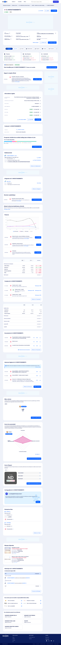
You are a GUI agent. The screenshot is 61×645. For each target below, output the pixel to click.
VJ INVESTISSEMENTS (11, 577)
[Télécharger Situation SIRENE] (40, 112)
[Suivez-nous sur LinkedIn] (47, 641)
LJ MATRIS (9, 516)
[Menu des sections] (4, 49)
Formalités (19, 1)
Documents (52, 48)
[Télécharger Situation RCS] (40, 109)
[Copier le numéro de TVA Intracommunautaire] (11, 39)
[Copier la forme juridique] (30, 39)
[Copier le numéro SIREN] (10, 33)
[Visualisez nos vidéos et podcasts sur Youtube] (51, 641)
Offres (25, 1)
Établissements (29, 48)
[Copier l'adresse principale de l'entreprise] (55, 33)
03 (14, 553)
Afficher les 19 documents (36, 299)
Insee (38, 39)
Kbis (16, 48)
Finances (44, 48)
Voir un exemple (17, 81)
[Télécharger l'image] (10, 548)
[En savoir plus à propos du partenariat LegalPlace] (21, 600)
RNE (39, 39)
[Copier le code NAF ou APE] (29, 36)
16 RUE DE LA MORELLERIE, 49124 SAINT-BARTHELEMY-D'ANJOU (47, 33)
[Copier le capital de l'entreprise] (40, 103)
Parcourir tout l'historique (36, 591)
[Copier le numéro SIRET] (12, 36)
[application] (23, 223)
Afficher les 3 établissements (35, 166)
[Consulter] (37, 338)
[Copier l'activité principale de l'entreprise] (40, 98)
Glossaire (30, 638)
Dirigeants (37, 48)
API (13, 641)
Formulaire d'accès (7, 209)
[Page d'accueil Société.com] (4, 2)
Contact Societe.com (32, 637)
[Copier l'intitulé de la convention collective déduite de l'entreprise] (40, 101)
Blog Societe (47, 637)
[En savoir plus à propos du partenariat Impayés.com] (40, 600)
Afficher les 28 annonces (28, 386)
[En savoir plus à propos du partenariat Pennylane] (40, 603)
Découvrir (38, 501)
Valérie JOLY (39, 36)
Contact (22, 48)
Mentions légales (35, 42)
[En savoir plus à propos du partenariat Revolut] (21, 603)
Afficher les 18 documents (36, 349)
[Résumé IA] (34, 338)
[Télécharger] (40, 338)
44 (15, 553)
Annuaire (14, 640)
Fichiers (14, 638)
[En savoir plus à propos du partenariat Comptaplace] (21, 606)
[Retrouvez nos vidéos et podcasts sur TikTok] (54, 641)
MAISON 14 (28, 577)
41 (15, 562)
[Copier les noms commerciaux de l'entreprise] (40, 106)
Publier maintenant (37, 386)
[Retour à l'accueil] (5, 636)
